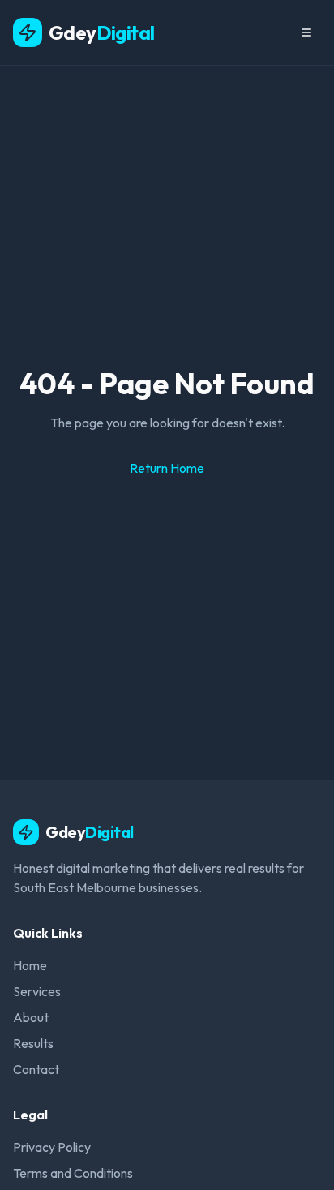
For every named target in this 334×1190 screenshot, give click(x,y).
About (31, 1017)
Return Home (167, 468)
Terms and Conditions (73, 1173)
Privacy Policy (52, 1147)
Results (33, 1043)
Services (37, 991)
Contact (36, 1069)
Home (30, 965)
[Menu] (306, 32)
